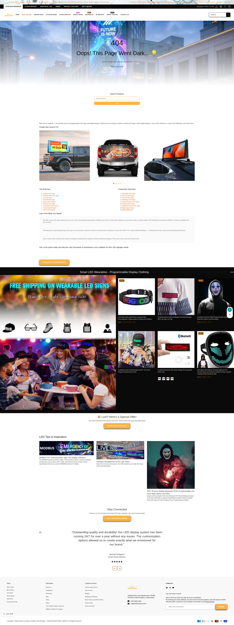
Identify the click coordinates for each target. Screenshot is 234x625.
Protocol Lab (46, 6)
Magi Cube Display (128, 208)
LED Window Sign (49, 199)
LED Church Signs (128, 195)
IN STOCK (200, 6)
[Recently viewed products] (230, 310)
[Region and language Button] (221, 6)
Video (58, 6)
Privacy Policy (209, 601)
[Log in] (216, 6)
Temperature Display (49, 208)
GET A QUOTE (87, 6)
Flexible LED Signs (128, 204)
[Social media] (230, 314)
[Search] (228, 15)
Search (117, 103)
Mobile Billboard (127, 210)
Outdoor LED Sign (49, 193)
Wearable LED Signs (129, 193)
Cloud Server (31, 6)
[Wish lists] (225, 6)
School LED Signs (128, 197)
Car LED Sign (47, 197)
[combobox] (219, 15)
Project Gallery (71, 6)
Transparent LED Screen (51, 206)
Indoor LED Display (49, 202)
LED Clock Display (49, 210)
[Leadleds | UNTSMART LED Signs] (9, 14)
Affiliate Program (13, 6)
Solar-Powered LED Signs (130, 202)
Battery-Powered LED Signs (131, 206)
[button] (229, 6)
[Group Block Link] (117, 53)
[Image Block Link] (58, 342)
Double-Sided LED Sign (51, 195)
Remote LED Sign (49, 204)
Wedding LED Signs (128, 199)
